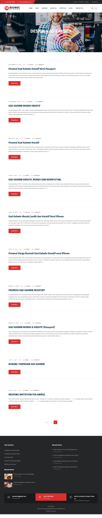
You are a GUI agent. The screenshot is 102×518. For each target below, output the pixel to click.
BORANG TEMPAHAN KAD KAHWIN (27, 364)
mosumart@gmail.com (19, 496)
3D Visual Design (8, 457)
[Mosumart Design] (12, 8)
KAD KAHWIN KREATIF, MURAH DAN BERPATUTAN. (35, 179)
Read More (14, 83)
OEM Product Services (10, 464)
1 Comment (37, 249)
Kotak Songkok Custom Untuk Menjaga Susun (66, 449)
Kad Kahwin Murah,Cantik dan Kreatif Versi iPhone (36, 216)
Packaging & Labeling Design (11, 450)
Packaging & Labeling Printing (12, 454)
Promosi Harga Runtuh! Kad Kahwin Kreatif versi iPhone (39, 253)
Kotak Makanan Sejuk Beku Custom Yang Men (66, 461)
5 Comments (40, 64)
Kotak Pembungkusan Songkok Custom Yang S (66, 455)
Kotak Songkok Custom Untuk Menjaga (24, 474)
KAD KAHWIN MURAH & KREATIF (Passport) (32, 327)
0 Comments (39, 101)
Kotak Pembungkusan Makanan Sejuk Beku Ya (66, 467)
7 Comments (37, 323)
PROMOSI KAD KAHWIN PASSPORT (27, 290)
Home (43, 35)
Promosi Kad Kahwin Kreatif (24, 142)
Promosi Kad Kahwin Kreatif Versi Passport (32, 68)
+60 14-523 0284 (48, 496)
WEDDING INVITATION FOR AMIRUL (27, 394)
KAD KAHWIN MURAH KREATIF (24, 105)
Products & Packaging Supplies (12, 461)
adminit (31, 64)
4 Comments (37, 286)
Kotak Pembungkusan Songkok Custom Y (24, 482)
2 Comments (37, 138)
